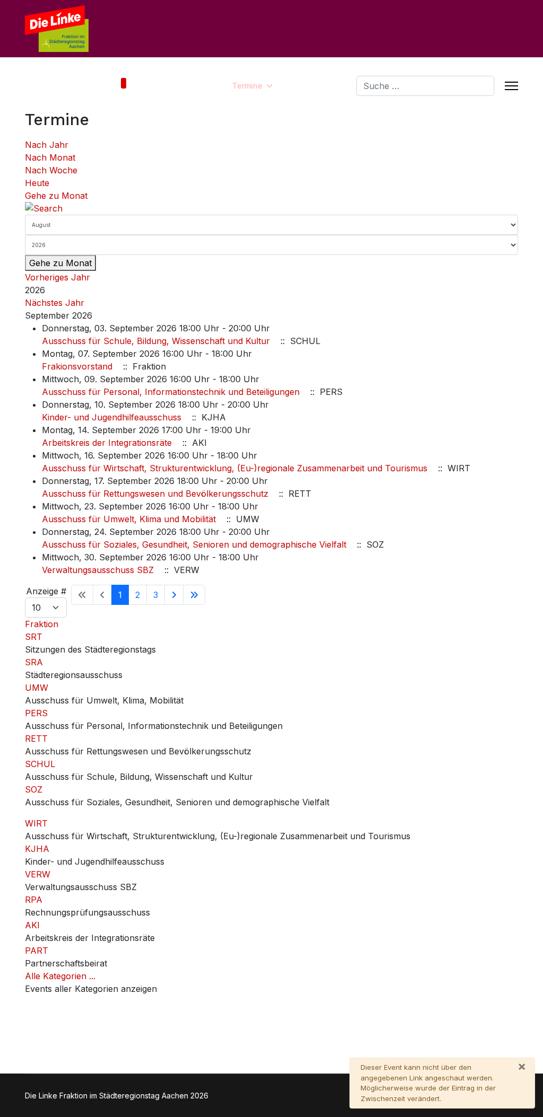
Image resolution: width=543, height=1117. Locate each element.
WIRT (36, 823)
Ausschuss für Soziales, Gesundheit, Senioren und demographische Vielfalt (194, 544)
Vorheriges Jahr (57, 277)
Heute (37, 183)
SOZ (33, 789)
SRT (33, 636)
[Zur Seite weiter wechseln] (173, 595)
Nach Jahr (46, 144)
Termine (247, 85)
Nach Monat (50, 157)
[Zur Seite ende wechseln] (194, 595)
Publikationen (309, 85)
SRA (34, 662)
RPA (33, 899)
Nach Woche (51, 170)
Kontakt (160, 85)
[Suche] (271, 208)
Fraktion (197, 85)
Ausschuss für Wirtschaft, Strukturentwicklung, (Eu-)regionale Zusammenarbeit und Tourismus (234, 468)
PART (36, 950)
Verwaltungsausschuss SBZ (98, 570)
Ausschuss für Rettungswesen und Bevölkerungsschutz (155, 493)
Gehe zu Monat (56, 195)
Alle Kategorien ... (60, 976)
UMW (36, 687)
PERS (36, 713)
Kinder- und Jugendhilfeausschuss (111, 417)
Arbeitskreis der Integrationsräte (107, 442)
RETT (36, 738)
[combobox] (425, 86)
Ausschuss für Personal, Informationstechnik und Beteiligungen (171, 391)
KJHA (37, 848)
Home (108, 85)
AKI (32, 925)
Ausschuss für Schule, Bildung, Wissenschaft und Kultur (156, 341)
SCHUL (40, 764)
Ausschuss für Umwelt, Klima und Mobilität (129, 519)
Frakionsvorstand (77, 366)
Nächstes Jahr (54, 302)
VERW (37, 874)
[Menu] (511, 86)
